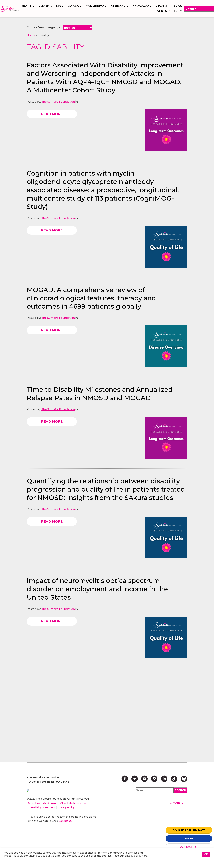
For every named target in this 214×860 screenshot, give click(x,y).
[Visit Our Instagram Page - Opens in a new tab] (154, 778)
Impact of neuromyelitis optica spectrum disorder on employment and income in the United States (97, 589)
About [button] (26, 6)
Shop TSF (178, 9)
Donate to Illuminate (189, 830)
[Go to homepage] (9, 8)
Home (31, 35)
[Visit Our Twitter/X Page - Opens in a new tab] (134, 778)
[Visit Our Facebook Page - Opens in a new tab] (124, 778)
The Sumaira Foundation (58, 101)
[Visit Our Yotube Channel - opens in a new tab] (144, 778)
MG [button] (58, 6)
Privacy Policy (66, 807)
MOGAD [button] (73, 6)
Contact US (65, 820)
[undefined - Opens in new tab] (63, 790)
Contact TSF (188, 846)
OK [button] (206, 854)
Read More (52, 114)
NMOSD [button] (43, 6)
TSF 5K (189, 838)
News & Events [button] (161, 9)
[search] (180, 790)
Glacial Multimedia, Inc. (74, 803)
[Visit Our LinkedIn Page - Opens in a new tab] (164, 778)
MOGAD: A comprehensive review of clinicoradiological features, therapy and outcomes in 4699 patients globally (91, 298)
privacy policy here (135, 855)
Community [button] (95, 6)
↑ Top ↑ (176, 803)
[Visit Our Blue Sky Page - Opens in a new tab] (184, 778)
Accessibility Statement (41, 807)
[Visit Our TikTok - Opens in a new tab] (174, 778)
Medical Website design (41, 803)
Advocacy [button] (140, 6)
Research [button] (118, 6)
